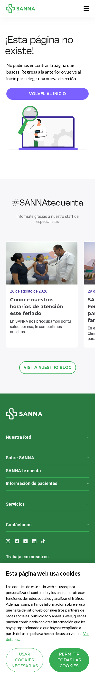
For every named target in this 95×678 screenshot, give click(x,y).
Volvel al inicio (47, 93)
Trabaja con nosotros (27, 556)
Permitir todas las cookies (69, 660)
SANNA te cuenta (23, 470)
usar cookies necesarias (24, 660)
